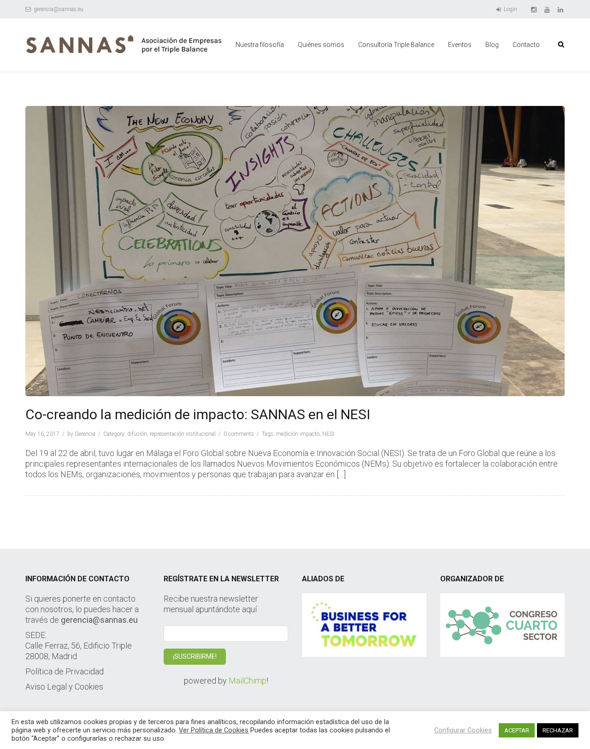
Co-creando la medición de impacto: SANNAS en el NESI (197, 414)
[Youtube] (547, 9)
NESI (328, 434)
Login (509, 9)
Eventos (460, 44)
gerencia (85, 434)
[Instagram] (534, 9)
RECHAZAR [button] (558, 730)
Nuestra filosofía (260, 44)
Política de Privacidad (64, 671)
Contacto (526, 44)
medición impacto (297, 434)
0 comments (239, 434)
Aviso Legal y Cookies (64, 686)
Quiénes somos (321, 44)
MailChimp (247, 680)
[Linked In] (561, 9)
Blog (492, 44)
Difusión (137, 434)
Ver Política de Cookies (213, 730)
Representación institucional (183, 434)
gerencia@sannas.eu (57, 9)
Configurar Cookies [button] (463, 730)
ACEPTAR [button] (516, 730)
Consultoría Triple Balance (396, 44)
